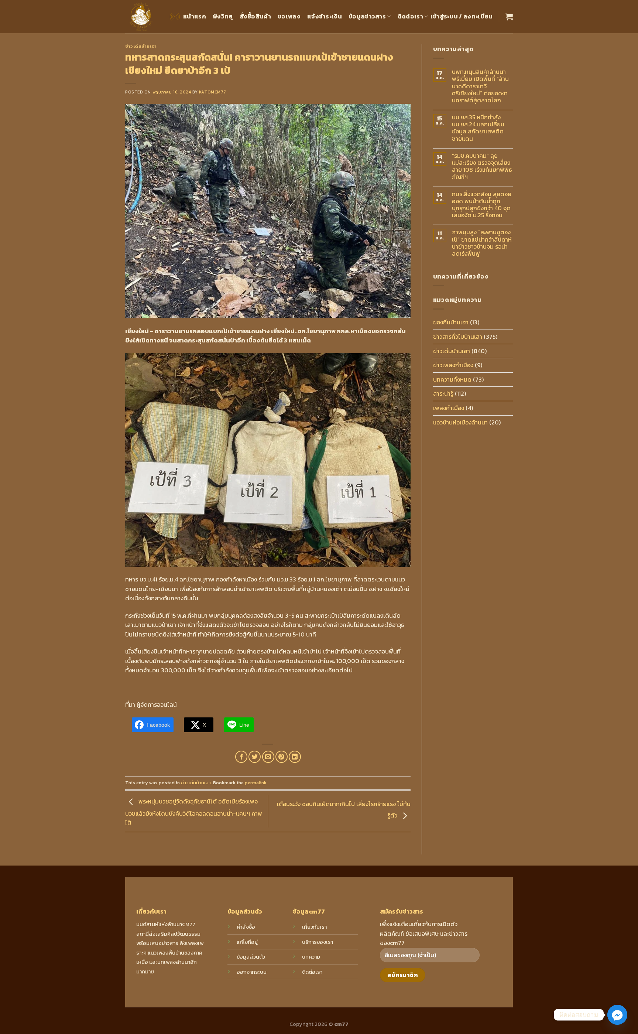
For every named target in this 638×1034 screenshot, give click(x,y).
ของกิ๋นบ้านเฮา (451, 322)
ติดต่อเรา (410, 16)
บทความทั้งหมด (452, 379)
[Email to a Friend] (268, 757)
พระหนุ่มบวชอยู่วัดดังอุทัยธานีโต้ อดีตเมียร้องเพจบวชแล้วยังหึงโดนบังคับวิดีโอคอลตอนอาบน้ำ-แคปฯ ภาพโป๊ (193, 812)
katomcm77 (212, 92)
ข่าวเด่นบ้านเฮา (141, 46)
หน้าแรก (194, 16)
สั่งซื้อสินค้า (255, 16)
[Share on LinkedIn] (295, 757)
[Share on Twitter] (254, 757)
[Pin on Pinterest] (281, 757)
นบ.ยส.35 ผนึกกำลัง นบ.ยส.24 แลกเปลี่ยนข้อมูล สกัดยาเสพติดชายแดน (478, 128)
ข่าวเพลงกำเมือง (453, 365)
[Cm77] (141, 17)
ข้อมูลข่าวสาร (367, 16)
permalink (256, 782)
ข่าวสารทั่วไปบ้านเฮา (457, 336)
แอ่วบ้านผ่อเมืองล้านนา (460, 422)
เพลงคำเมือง (448, 407)
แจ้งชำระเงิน (324, 16)
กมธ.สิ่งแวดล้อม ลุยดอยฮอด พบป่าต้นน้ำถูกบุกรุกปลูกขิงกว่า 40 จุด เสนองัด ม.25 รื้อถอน (481, 205)
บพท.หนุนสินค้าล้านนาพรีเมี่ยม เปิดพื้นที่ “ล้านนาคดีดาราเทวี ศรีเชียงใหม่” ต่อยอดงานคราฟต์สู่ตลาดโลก (480, 86)
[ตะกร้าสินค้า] (509, 16)
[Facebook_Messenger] (617, 1015)
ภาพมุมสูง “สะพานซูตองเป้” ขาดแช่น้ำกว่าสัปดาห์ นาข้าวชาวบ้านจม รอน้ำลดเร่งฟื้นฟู (482, 243)
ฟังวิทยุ (223, 16)
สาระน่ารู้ (443, 393)
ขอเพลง (289, 16)
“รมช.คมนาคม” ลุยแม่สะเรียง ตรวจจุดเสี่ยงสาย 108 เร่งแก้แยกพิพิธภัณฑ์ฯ (482, 166)
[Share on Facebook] (241, 757)
